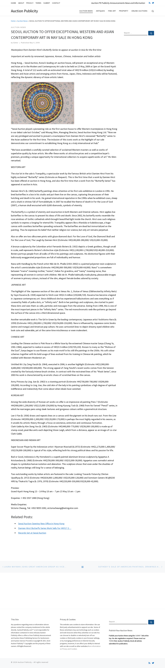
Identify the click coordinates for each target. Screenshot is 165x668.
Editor (15, 43)
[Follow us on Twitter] (153, 2)
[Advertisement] (139, 79)
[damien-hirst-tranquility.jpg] (42, 102)
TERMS (111, 641)
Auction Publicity (25, 662)
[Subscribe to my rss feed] (149, 2)
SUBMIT (138, 636)
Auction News (22, 21)
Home (13, 21)
